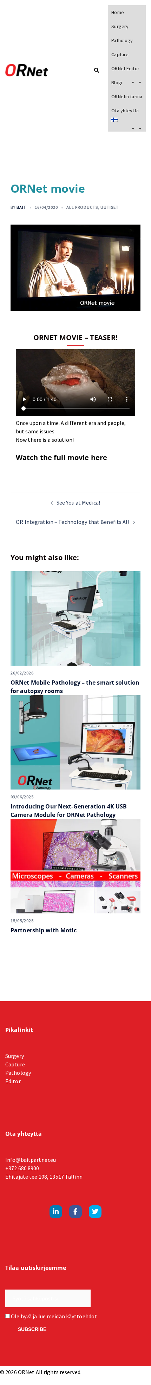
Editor (13, 1081)
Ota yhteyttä (124, 110)
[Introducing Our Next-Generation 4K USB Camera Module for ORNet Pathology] (75, 742)
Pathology (122, 40)
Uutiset (109, 207)
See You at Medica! (78, 502)
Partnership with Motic (44, 930)
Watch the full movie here (61, 457)
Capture (120, 54)
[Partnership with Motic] (75, 866)
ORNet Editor (125, 68)
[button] (96, 71)
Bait (21, 207)
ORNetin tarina (126, 96)
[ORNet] (35, 70)
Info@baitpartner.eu (30, 1159)
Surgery (120, 26)
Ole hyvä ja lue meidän (53, 1316)
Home (117, 12)
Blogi (116, 82)
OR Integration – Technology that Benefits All (72, 521)
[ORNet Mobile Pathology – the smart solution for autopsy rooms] (75, 618)
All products (82, 207)
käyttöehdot (81, 1316)
